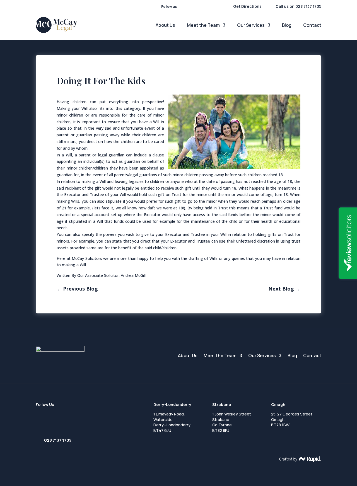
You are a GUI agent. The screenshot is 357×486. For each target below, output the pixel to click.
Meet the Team (203, 25)
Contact (312, 25)
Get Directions (247, 6)
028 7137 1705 (57, 440)
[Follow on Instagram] (207, 6)
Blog (286, 25)
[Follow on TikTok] (216, 6)
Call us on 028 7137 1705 (298, 6)
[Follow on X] (198, 6)
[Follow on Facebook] (180, 6)
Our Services (251, 25)
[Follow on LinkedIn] (189, 6)
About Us (165, 25)
